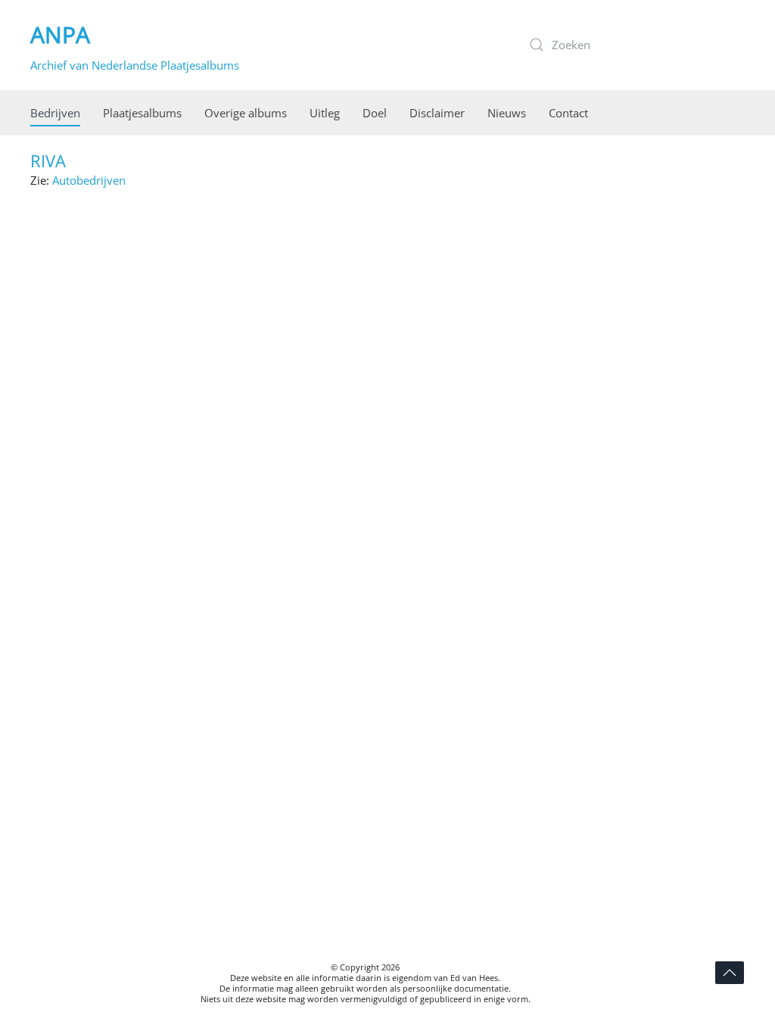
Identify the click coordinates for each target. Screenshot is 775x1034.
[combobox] (631, 44)
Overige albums (245, 112)
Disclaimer (437, 112)
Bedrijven (55, 112)
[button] (729, 972)
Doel (375, 112)
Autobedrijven (89, 180)
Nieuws (506, 112)
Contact (568, 112)
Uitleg (325, 112)
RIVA (48, 160)
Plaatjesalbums (142, 112)
